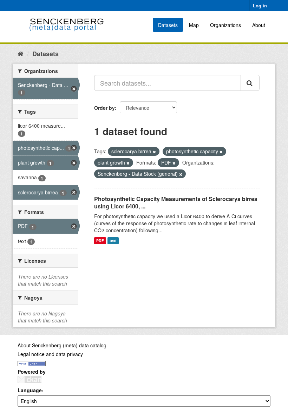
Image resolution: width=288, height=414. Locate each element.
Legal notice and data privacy (50, 354)
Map (194, 24)
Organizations (225, 24)
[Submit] (250, 83)
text (113, 240)
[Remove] (154, 151)
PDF (100, 240)
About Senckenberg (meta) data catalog (62, 345)
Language (30, 390)
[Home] (21, 53)
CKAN (29, 379)
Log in (260, 5)
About (258, 24)
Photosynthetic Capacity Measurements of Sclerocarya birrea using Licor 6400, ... (175, 202)
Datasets (168, 24)
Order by (104, 107)
